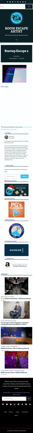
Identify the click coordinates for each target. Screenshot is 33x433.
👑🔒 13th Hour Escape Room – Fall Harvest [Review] (16, 298)
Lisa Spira (3, 300)
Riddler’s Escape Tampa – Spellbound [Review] (14, 372)
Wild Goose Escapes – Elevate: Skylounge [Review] (15, 348)
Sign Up (25, 176)
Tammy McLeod (4, 350)
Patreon (3, 320)
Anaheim (3, 346)
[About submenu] (18, 415)
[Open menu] (16, 40)
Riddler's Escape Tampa (15, 370)
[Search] (29, 6)
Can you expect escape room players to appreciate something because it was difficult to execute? (15, 323)
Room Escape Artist (16, 30)
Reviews (12, 296)
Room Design (13, 320)
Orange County (9, 346)
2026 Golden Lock (5, 296)
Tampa (22, 370)
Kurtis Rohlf (4, 374)
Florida (2, 370)
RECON (7, 320)
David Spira (16, 56)
